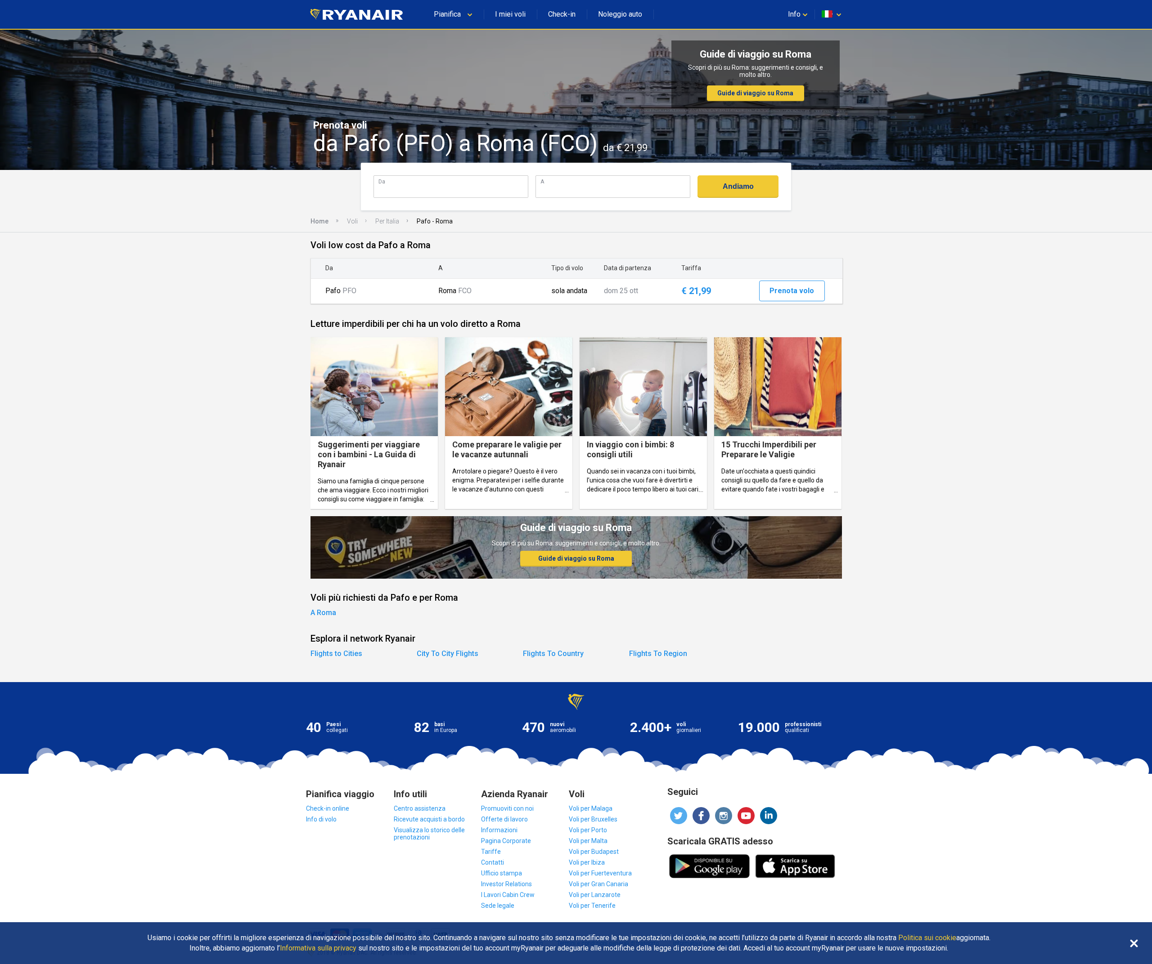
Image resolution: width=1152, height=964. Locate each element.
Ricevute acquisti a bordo (429, 819)
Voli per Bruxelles (593, 819)
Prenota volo (792, 290)
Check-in (562, 14)
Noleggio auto (620, 14)
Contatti (492, 862)
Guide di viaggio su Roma (755, 93)
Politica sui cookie (927, 938)
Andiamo (738, 186)
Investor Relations (506, 884)
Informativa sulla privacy (318, 948)
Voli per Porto (588, 830)
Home (319, 221)
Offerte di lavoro (504, 819)
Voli (352, 221)
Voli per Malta (588, 840)
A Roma (323, 612)
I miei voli (510, 14)
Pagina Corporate (506, 840)
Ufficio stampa (501, 873)
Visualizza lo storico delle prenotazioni (429, 833)
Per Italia (387, 221)
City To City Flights (447, 653)
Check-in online (327, 808)
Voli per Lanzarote (595, 894)
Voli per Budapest (594, 851)
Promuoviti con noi (507, 808)
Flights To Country (553, 653)
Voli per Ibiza (587, 862)
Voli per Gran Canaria (598, 884)
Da (381, 181)
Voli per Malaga (590, 808)
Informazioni (499, 830)
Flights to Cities (336, 653)
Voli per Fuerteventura (600, 873)
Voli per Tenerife (592, 905)
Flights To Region (658, 653)
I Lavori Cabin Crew (508, 894)
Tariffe (491, 851)
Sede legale (497, 905)
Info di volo (321, 819)
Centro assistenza (420, 808)
